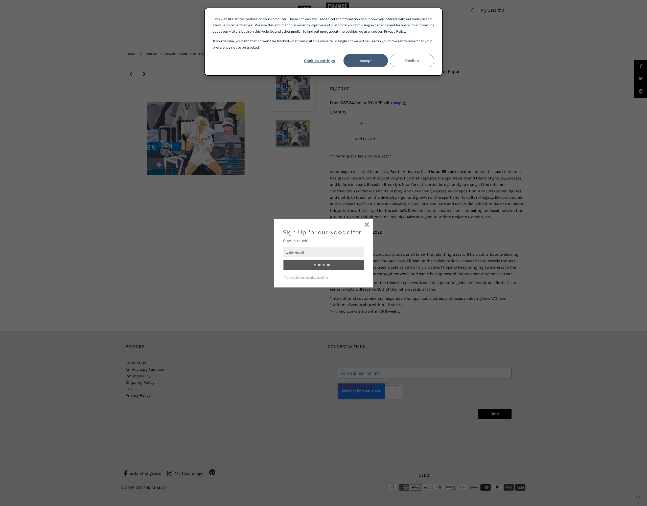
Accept (366, 60)
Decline (412, 60)
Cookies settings (319, 60)
